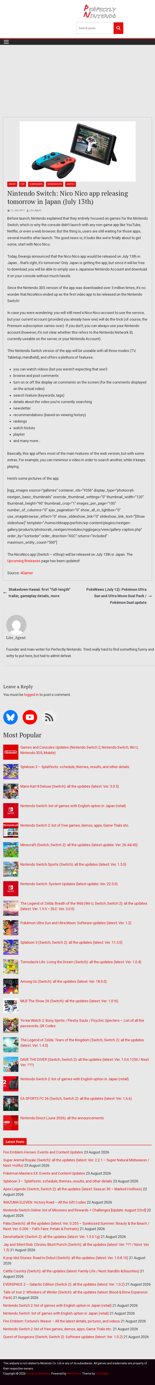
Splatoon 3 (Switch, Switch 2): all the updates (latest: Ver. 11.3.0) (71, 942)
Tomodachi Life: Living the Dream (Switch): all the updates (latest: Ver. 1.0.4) (80, 962)
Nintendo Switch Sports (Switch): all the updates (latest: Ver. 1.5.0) (73, 864)
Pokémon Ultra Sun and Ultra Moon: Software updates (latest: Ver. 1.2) (75, 923)
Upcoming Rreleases (24, 561)
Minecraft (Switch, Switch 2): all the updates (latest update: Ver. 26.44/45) (79, 845)
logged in (31, 694)
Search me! (118, 28)
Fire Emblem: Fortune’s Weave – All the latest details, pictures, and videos (61, 1321)
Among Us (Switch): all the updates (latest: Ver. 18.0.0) (63, 981)
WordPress (74, 1373)
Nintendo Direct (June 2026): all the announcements (62, 1118)
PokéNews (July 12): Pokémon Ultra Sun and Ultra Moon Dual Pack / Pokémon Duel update (116, 596)
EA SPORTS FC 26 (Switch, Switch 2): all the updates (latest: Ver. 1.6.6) (76, 1098)
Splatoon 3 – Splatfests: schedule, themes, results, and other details (74, 767)
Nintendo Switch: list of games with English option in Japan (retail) (73, 806)
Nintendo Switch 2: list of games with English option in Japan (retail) (74, 1079)
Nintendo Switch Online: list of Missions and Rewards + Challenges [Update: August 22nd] (74, 1210)
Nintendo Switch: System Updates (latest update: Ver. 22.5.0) (69, 884)
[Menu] (6, 42)
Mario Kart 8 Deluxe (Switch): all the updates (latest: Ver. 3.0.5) (69, 786)
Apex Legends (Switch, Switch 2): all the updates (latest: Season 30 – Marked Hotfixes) (72, 1189)
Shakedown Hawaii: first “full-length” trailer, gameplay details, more (39, 592)
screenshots (55, 184)
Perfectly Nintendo (38, 1373)
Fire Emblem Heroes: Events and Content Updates (43, 1152)
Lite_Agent (35, 210)
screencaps (36, 184)
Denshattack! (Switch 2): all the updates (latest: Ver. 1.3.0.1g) (51, 1237)
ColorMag (102, 1373)
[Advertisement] (77, 75)
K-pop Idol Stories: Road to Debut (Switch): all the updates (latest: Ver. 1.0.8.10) (65, 1258)
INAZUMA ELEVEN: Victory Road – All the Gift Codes (44, 1202)
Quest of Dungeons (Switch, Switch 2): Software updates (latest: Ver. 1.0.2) (63, 1337)
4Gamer (26, 573)
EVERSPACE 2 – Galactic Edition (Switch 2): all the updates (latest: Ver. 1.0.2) (64, 1284)
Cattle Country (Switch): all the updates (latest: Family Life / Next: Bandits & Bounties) (71, 1271)
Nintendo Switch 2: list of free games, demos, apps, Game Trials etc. (74, 825)
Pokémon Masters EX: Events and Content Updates (44, 1173)
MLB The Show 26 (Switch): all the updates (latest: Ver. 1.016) (69, 1001)
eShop (12, 184)
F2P (22, 184)
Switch (70, 184)
